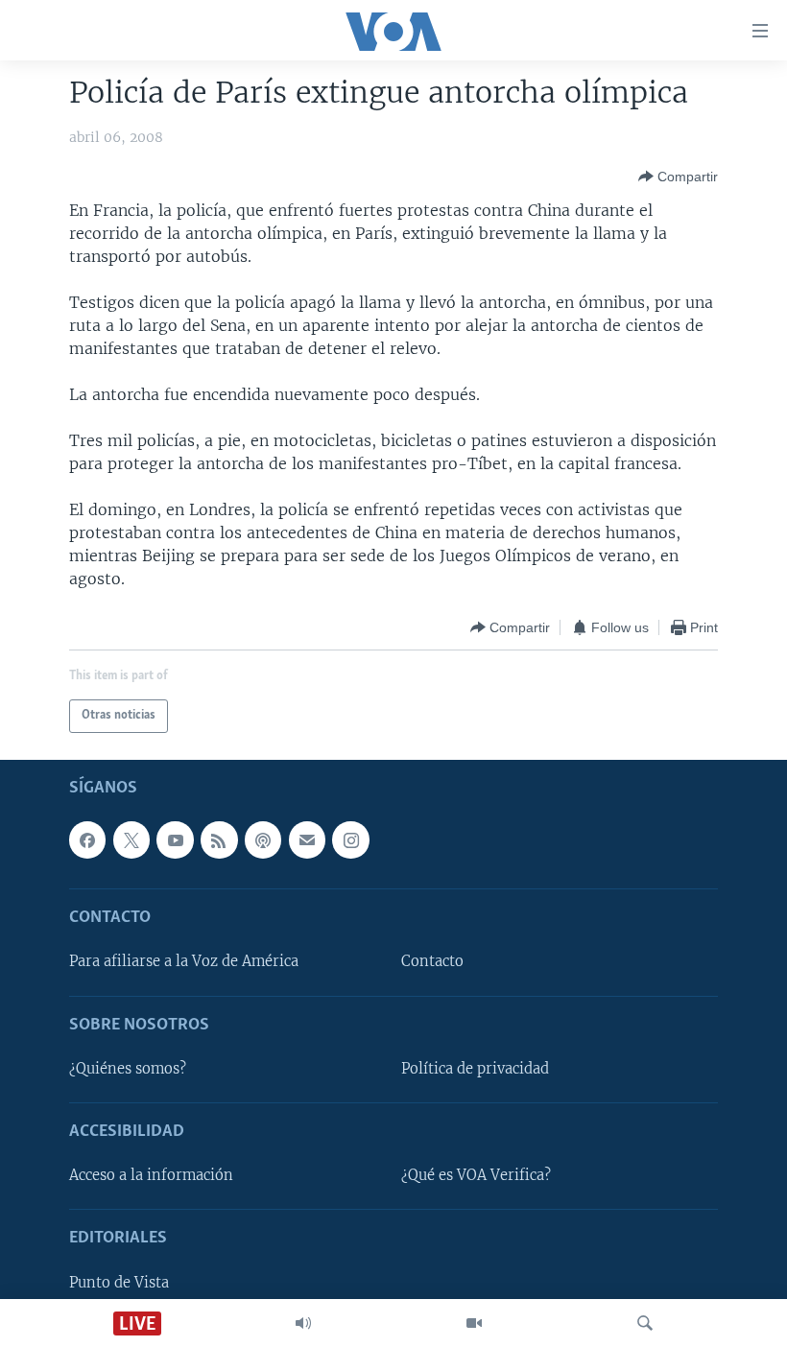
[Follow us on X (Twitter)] (131, 839)
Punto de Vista (119, 1282)
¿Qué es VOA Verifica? (476, 1175)
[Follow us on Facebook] (87, 839)
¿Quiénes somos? (127, 1068)
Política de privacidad (475, 1068)
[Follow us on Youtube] (174, 839)
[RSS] (219, 839)
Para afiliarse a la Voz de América (183, 961)
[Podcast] (263, 839)
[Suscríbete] (307, 839)
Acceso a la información (151, 1175)
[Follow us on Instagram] (350, 839)
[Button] (678, 176)
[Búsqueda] (645, 1323)
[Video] (474, 1323)
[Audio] (303, 1323)
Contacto (432, 961)
